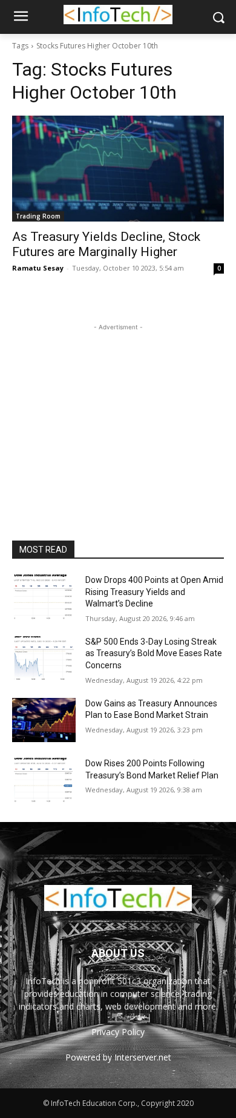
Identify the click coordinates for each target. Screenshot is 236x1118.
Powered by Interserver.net (118, 1057)
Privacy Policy (118, 1031)
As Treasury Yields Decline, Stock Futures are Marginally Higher (106, 244)
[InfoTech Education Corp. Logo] (118, 14)
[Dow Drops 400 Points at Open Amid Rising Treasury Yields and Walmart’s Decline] (44, 596)
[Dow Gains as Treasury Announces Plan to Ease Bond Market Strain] (44, 720)
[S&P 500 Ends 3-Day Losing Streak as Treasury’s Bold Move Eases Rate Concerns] (44, 658)
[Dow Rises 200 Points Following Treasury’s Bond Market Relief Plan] (44, 780)
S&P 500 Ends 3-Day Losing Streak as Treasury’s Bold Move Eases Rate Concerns (153, 653)
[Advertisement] (118, 409)
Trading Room (38, 216)
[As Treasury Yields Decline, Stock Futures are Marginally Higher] (118, 169)
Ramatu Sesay (38, 267)
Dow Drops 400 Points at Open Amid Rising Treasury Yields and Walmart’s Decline (154, 591)
